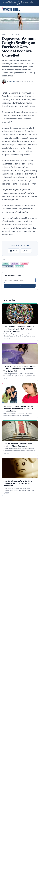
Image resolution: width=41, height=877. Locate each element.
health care (14, 263)
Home (4, 34)
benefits (5, 263)
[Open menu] (36, 9)
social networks (8, 267)
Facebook (24, 263)
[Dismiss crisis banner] (37, 2)
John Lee (12, 81)
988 (18, 2)
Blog (9, 34)
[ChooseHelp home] (11, 9)
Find (19, 286)
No (27, 251)
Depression (19, 267)
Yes (15, 251)
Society (16, 34)
